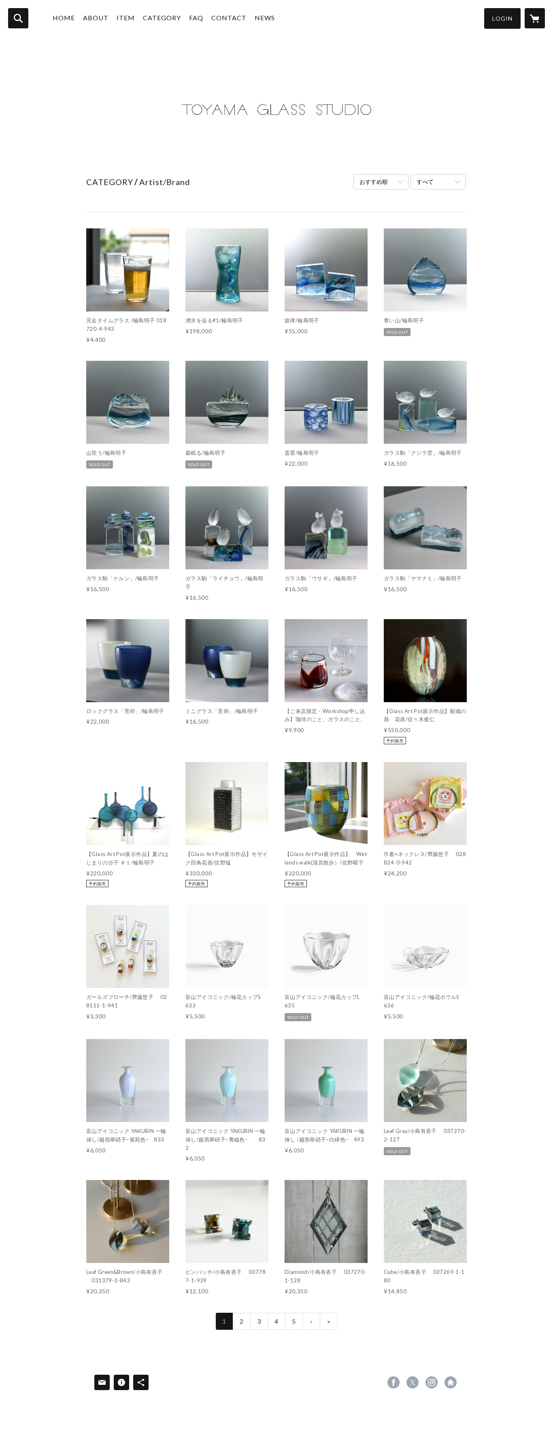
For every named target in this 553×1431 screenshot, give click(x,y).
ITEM (126, 17)
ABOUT (95, 17)
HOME (64, 17)
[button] (502, 18)
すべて (425, 181)
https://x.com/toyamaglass (412, 1382)
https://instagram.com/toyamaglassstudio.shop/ (431, 1382)
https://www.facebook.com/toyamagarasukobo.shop (393, 1382)
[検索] (18, 18)
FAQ (196, 17)
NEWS (265, 17)
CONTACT (229, 17)
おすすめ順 (373, 181)
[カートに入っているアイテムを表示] (535, 18)
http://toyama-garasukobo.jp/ (451, 1382)
